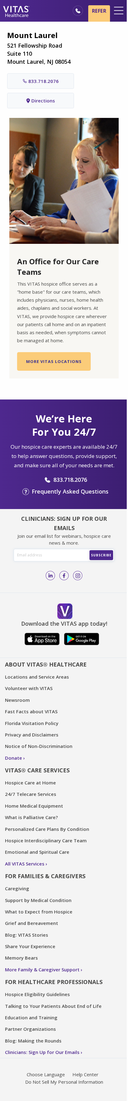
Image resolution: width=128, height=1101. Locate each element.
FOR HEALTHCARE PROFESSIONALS (54, 982)
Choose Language (46, 1074)
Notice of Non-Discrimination (38, 746)
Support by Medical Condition (38, 900)
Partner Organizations (30, 1029)
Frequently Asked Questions (70, 491)
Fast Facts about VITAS (31, 711)
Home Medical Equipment (34, 806)
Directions (43, 100)
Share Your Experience (30, 946)
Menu (118, 10)
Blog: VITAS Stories (26, 935)
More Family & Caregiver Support (42, 969)
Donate (13, 758)
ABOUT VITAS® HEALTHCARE (46, 664)
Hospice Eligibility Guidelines (37, 994)
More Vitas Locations (54, 361)
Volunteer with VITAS (29, 688)
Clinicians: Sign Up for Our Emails (42, 1052)
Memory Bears (21, 958)
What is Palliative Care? (31, 817)
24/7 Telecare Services (30, 794)
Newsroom (17, 700)
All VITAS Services (24, 864)
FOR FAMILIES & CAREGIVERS (45, 876)
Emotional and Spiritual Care (37, 852)
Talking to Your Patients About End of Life (53, 1006)
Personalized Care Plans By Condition (47, 829)
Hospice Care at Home (30, 782)
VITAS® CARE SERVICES (37, 770)
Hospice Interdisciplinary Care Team (46, 840)
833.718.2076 (43, 81)
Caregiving (17, 888)
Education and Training (31, 1017)
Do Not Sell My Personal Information (64, 1082)
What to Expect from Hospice (38, 912)
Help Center (85, 1074)
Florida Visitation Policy (31, 723)
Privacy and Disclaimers (31, 735)
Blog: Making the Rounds (33, 1041)
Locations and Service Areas (37, 677)
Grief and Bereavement (31, 923)
